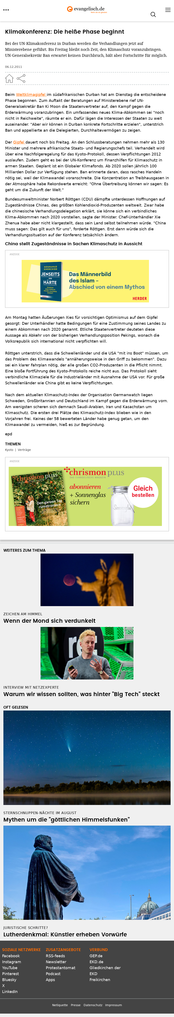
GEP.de (96, 956)
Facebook (11, 956)
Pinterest (10, 973)
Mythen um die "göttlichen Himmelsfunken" (66, 820)
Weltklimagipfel (31, 94)
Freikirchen (100, 979)
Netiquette (60, 1005)
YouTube (9, 968)
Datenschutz (93, 1005)
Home (9, 78)
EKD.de (96, 962)
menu (6, 10)
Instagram (11, 962)
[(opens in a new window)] (85, 281)
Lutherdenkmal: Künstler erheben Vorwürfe (65, 934)
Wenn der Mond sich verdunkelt (49, 621)
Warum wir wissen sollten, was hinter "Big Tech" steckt (81, 694)
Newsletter (56, 962)
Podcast (53, 973)
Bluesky (9, 979)
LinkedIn (10, 991)
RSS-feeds (55, 956)
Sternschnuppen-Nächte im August (40, 813)
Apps (50, 979)
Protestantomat (60, 968)
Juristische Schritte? (25, 928)
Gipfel (19, 142)
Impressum (113, 1005)
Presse (76, 1005)
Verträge (24, 450)
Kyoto (9, 450)
